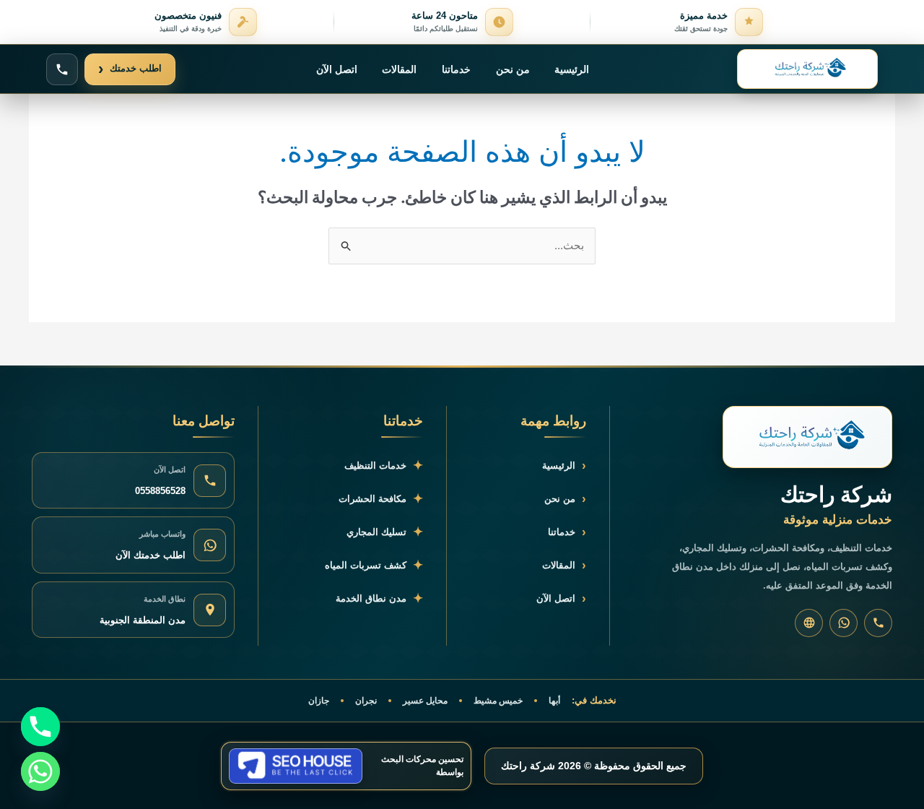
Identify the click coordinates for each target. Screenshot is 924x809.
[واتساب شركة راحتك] (843, 623)
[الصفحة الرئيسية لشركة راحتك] (807, 69)
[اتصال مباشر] (62, 69)
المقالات (399, 69)
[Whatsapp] (40, 771)
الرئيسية (571, 69)
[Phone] (40, 726)
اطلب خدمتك (130, 69)
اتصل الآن (336, 69)
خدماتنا (456, 69)
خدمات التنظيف (383, 465)
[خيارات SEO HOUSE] (295, 766)
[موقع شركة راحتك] (809, 623)
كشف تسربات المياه (374, 565)
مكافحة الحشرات (381, 499)
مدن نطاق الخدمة (379, 598)
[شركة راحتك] (807, 437)
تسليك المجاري (384, 532)
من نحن (513, 69)
